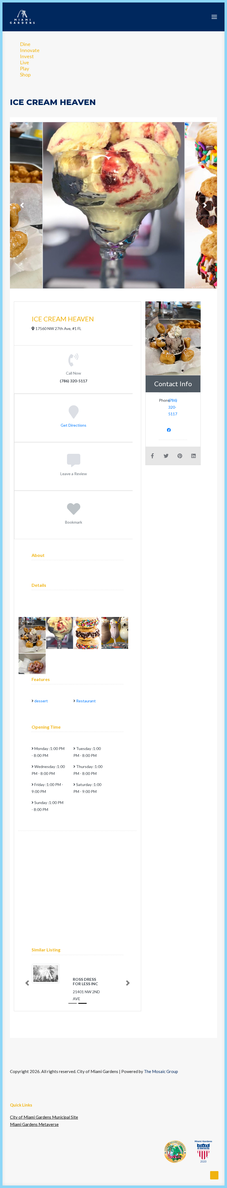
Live (24, 62)
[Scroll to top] (214, 1175)
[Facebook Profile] (169, 429)
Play (24, 68)
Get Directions (73, 425)
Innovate (30, 50)
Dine (25, 44)
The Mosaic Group (161, 1071)
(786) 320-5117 (172, 407)
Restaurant (86, 700)
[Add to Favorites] (73, 512)
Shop (25, 74)
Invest (27, 56)
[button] (214, 16)
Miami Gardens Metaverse (34, 1124)
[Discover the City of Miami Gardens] (22, 17)
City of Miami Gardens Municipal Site (44, 1117)
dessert (41, 700)
